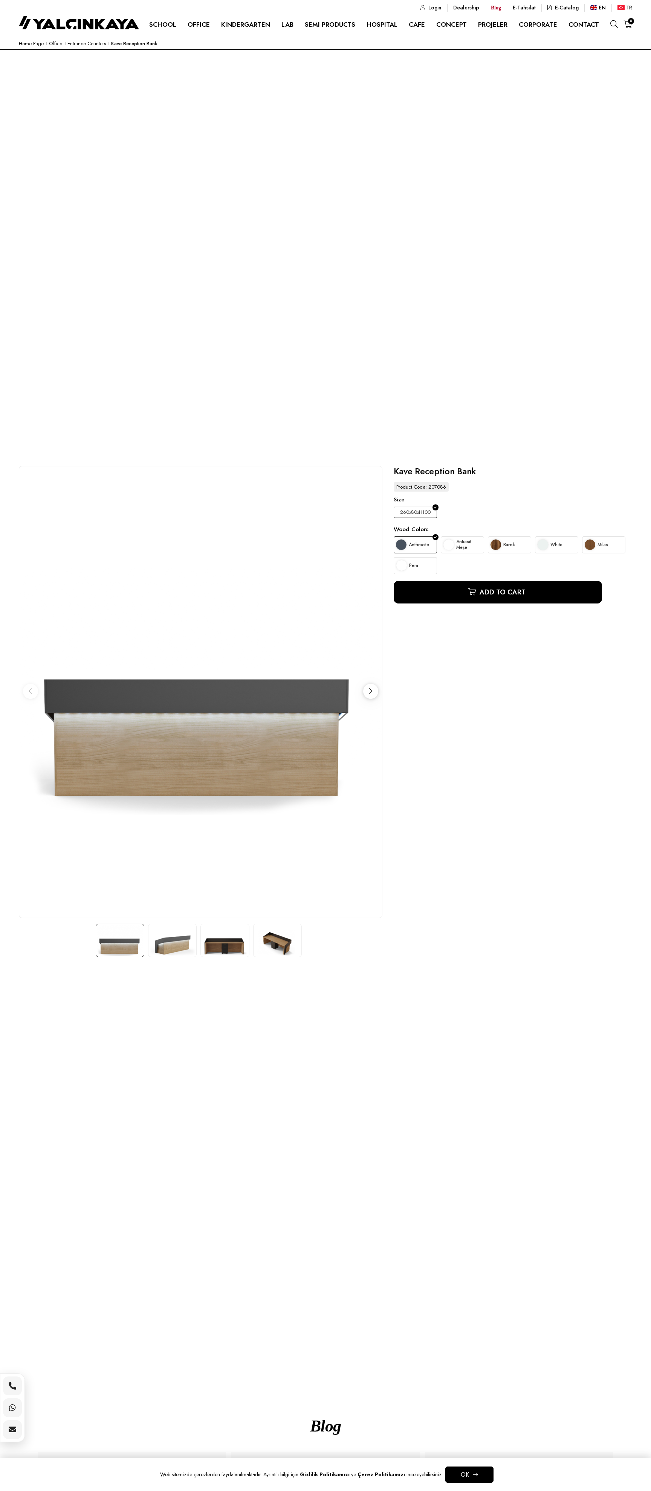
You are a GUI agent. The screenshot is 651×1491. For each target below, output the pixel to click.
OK (465, 1474)
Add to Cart (502, 592)
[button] (370, 691)
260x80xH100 (415, 512)
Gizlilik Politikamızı (325, 1474)
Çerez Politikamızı (381, 1474)
